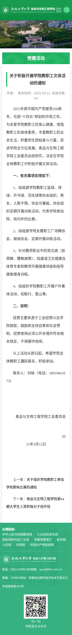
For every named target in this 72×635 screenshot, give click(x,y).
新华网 (61, 539)
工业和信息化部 (47, 534)
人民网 (6, 545)
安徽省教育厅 (43, 539)
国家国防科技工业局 (15, 539)
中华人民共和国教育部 (17, 534)
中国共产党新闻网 (42, 545)
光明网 (20, 545)
